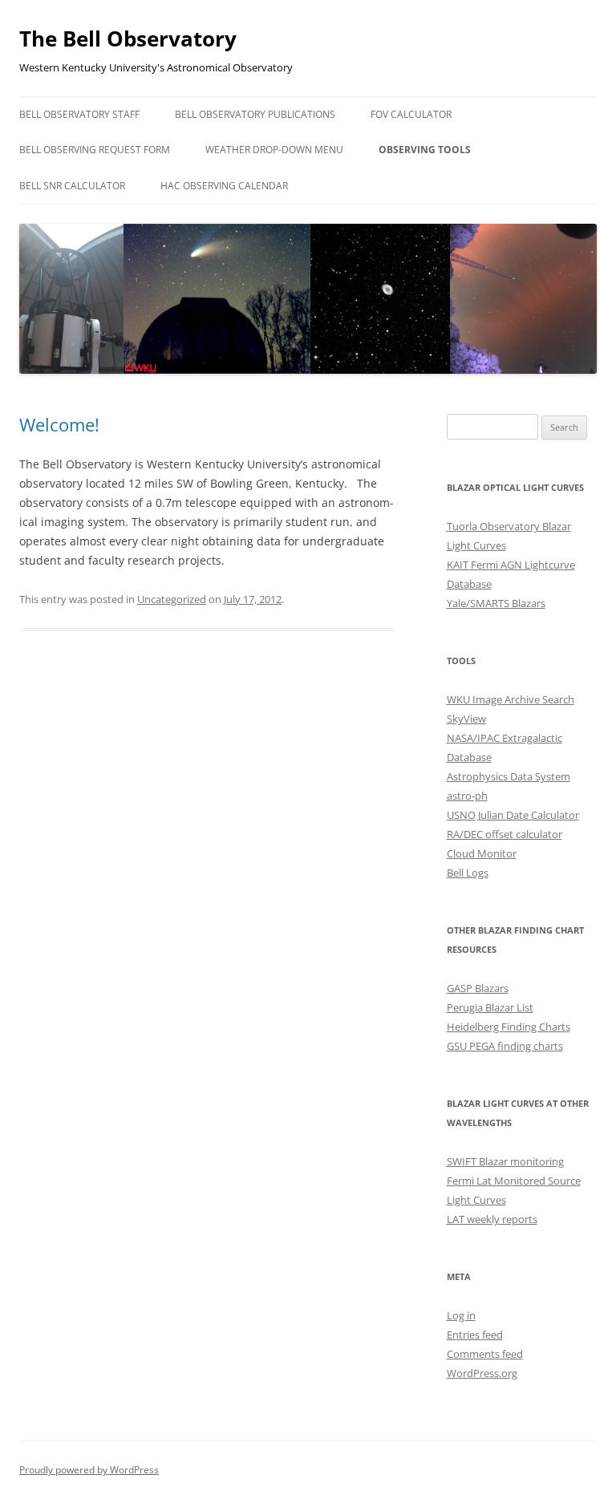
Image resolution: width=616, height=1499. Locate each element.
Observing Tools (425, 149)
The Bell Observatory (128, 38)
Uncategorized (171, 599)
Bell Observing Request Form (94, 149)
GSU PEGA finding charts (505, 1046)
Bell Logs (467, 872)
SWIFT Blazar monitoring (505, 1161)
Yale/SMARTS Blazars (496, 603)
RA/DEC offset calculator (504, 834)
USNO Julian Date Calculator (513, 815)
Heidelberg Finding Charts (508, 1026)
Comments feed (485, 1354)
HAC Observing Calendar (224, 185)
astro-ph (467, 795)
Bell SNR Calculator (72, 185)
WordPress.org (482, 1373)
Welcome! (59, 424)
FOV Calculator (411, 114)
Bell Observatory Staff (79, 114)
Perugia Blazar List (490, 1007)
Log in (461, 1315)
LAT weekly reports (492, 1219)
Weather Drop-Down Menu (274, 149)
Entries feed (475, 1334)
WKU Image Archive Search (510, 699)
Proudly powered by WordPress (89, 1470)
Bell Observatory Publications (255, 114)
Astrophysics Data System (508, 776)
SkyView (466, 718)
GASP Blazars (478, 988)
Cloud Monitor (482, 853)
